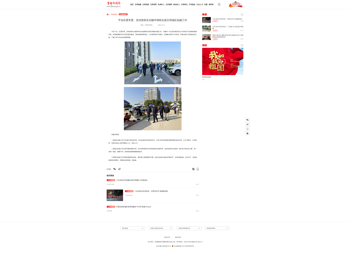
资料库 (211, 4)
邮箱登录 (178, 237)
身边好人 (176, 4)
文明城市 (123, 14)
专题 (205, 4)
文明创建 (138, 4)
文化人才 (200, 4)
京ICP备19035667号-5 (163, 246)
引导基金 (192, 4)
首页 (132, 4)
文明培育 (153, 4)
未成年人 (161, 4)
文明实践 (145, 4)
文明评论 (184, 4)
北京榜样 (169, 4)
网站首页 (167, 237)
